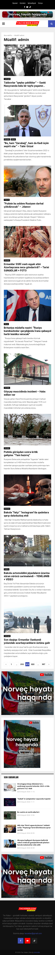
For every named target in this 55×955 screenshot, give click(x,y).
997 (43, 664)
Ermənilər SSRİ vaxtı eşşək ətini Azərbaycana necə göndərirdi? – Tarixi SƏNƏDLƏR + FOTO (26, 267)
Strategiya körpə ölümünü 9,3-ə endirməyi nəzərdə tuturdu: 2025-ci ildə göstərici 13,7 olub (33, 786)
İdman (13, 139)
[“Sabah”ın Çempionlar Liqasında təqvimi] (10, 802)
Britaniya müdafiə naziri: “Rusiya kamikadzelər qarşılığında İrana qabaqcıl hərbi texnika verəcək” (27, 331)
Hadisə (6, 569)
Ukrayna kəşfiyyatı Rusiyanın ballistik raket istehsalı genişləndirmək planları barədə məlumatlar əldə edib (33, 842)
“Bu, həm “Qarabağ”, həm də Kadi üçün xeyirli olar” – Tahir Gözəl (26, 145)
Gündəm (23, 3)
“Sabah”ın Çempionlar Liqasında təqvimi (34, 798)
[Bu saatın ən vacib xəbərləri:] (10, 815)
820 (32, 664)
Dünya (40, 3)
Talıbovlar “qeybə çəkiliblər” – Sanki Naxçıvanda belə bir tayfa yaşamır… (25, 84)
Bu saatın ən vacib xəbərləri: (28, 812)
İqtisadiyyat (32, 3)
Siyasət (15, 3)
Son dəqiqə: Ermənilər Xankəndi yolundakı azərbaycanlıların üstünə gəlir (27, 641)
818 (22, 664)
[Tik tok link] (30, 7)
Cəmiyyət (7, 79)
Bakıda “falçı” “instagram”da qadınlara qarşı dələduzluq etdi (26, 514)
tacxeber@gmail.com (33, 933)
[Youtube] (27, 941)
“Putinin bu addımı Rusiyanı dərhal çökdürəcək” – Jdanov (23, 205)
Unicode (37, 952)
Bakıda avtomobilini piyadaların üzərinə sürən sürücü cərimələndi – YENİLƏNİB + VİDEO (27, 576)
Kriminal (7, 508)
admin (22, 35)
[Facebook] (20, 941)
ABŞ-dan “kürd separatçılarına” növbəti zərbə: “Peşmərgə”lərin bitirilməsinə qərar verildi (34, 827)
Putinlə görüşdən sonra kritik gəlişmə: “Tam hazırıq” (21, 453)
